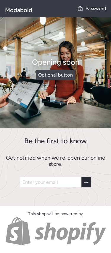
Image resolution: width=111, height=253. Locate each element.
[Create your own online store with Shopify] (55, 244)
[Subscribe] (86, 182)
